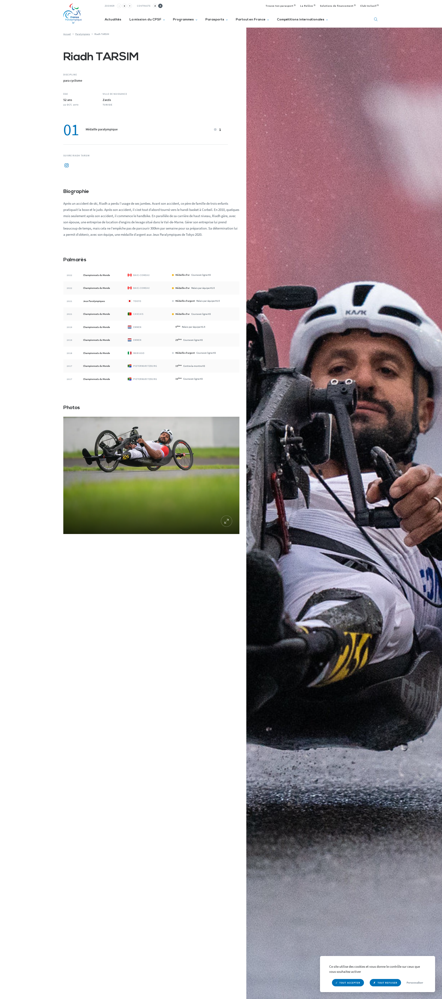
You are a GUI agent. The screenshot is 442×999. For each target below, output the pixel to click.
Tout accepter (349, 982)
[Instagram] (66, 165)
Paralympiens (82, 34)
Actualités (113, 19)
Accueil (67, 34)
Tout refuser (387, 982)
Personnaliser (415, 982)
